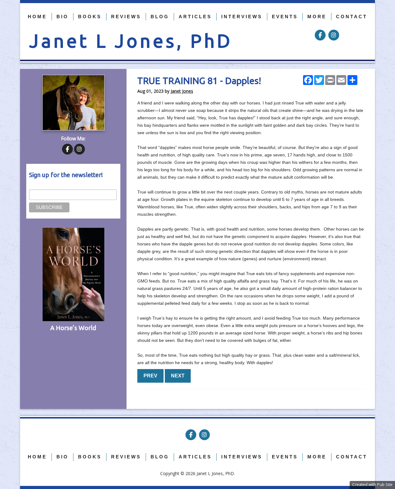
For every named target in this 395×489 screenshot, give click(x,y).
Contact (351, 16)
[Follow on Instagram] (333, 35)
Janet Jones (182, 91)
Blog (160, 16)
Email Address (43, 186)
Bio (62, 16)
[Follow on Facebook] (321, 35)
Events (285, 16)
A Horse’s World (73, 327)
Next (178, 375)
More (316, 16)
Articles (195, 16)
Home (37, 16)
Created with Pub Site (372, 484)
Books (90, 16)
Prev (150, 375)
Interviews (241, 16)
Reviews (126, 16)
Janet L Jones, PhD (130, 40)
